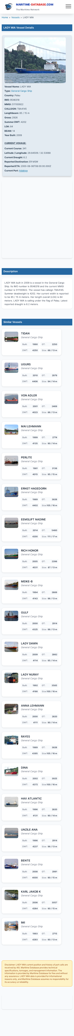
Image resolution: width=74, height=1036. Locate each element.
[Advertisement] (37, 1002)
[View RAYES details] (11, 740)
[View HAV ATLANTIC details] (11, 802)
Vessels (15, 17)
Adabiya (23, 170)
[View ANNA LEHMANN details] (11, 709)
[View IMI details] (11, 926)
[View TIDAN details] (11, 337)
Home (5, 17)
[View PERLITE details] (11, 461)
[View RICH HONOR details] (11, 554)
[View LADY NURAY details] (11, 678)
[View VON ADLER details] (11, 399)
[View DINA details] (11, 771)
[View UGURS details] (11, 368)
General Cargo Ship (21, 90)
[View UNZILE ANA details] (11, 833)
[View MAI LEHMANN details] (11, 430)
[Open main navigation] (68, 6)
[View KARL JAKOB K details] (11, 895)
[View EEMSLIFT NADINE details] (11, 523)
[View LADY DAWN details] (11, 647)
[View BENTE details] (11, 864)
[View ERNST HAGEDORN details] (11, 492)
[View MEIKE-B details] (11, 585)
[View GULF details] (11, 616)
